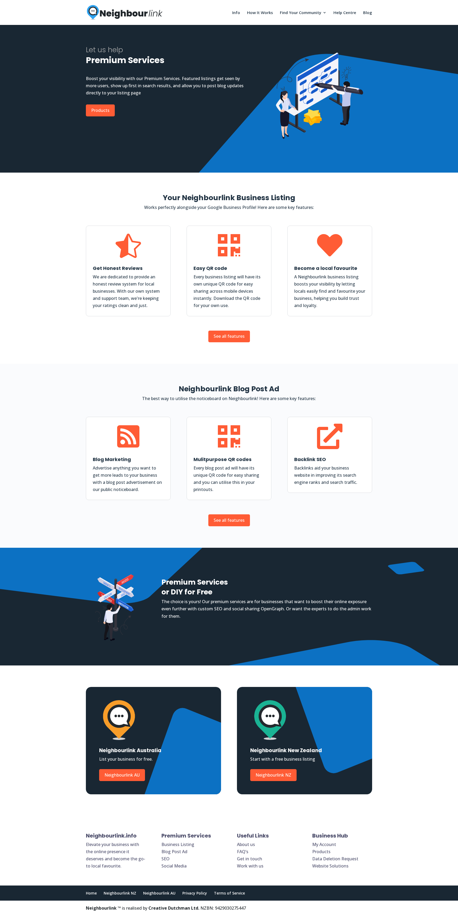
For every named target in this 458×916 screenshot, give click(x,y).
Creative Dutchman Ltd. (173, 908)
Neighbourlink (101, 908)
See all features (229, 336)
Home (91, 893)
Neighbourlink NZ (273, 775)
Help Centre (344, 13)
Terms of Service (229, 893)
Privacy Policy (194, 893)
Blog (367, 13)
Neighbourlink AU (122, 775)
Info (236, 13)
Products (100, 110)
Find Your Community (300, 13)
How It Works (260, 13)
